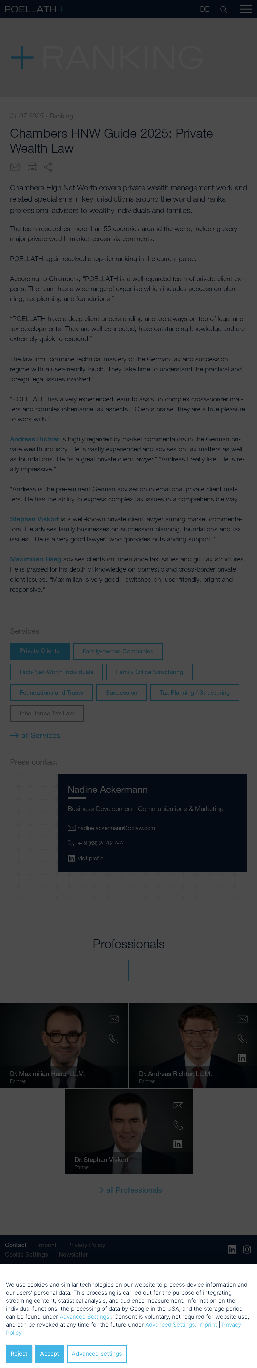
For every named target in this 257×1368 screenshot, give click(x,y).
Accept (49, 1353)
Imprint (207, 1324)
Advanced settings (97, 1353)
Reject (19, 1353)
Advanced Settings (84, 1316)
